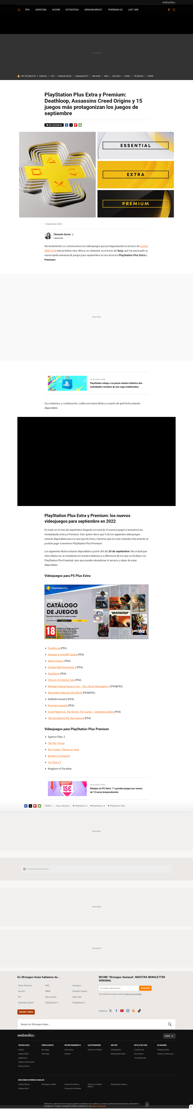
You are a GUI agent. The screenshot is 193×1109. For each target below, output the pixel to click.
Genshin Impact (93, 9)
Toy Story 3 (54, 762)
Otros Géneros (63, 806)
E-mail (80, 125)
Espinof (68, 1054)
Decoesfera (139, 1054)
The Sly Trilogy (56, 743)
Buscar (169, 1024)
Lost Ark (133, 9)
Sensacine (69, 1050)
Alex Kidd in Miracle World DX (65, 692)
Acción (56, 9)
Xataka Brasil (23, 1088)
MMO (47, 991)
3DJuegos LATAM (48, 1084)
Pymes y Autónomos (165, 1054)
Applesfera (22, 1058)
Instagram (127, 1010)
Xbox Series (51, 997)
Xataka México (24, 1084)
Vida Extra (45, 1054)
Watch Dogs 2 (56, 660)
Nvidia (127, 76)
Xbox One (76, 997)
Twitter (174, 9)
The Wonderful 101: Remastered (66, 718)
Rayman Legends (58, 705)
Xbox (106, 76)
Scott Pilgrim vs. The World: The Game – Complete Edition (81, 711)
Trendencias (139, 1050)
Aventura (40, 9)
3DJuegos (45, 1050)
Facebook (169, 9)
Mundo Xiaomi (24, 1066)
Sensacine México (72, 1084)
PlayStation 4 (98, 806)
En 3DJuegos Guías (97, 379)
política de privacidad (133, 994)
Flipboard (75, 125)
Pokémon (43, 76)
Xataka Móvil (23, 1054)
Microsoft (96, 76)
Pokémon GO (115, 9)
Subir (167, 1036)
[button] (63, 234)
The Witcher (138, 76)
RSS (133, 1010)
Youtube (122, 1010)
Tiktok (139, 1010)
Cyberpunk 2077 (81, 76)
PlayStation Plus (117, 806)
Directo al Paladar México (95, 1085)
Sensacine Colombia (73, 1088)
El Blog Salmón (163, 1050)
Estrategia (72, 9)
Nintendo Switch (64, 76)
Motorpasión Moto (118, 1054)
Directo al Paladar (95, 1050)
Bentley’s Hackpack (59, 755)
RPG (27, 9)
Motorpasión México (119, 1084)
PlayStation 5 (81, 806)
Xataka (21, 1050)
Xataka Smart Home (26, 1062)
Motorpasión (116, 1050)
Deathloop (54, 648)
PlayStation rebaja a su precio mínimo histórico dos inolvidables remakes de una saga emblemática (116, 385)
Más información (99, 1106)
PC (19, 997)
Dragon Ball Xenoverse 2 (62, 667)
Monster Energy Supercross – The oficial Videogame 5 (79, 686)
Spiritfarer (54, 673)
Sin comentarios (55, 125)
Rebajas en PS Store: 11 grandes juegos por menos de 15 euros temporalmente (116, 790)
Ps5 (52, 76)
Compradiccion (140, 1058)
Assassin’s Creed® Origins (62, 654)
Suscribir (145, 988)
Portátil (150, 76)
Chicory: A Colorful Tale (61, 679)
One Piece (116, 76)
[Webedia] (169, 2)
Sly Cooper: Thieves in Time (63, 749)
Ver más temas (26, 1012)
